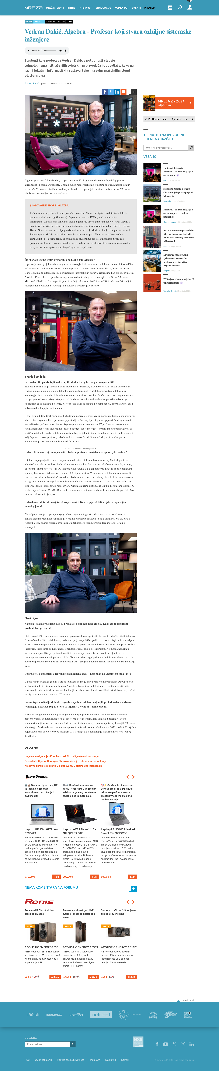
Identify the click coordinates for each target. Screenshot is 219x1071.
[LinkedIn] (117, 92)
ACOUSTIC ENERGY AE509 (80, 947)
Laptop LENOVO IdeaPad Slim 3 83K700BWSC (118, 831)
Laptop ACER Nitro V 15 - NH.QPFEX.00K (79, 831)
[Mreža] (75, 1014)
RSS (27, 1059)
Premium (149, 7)
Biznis (71, 7)
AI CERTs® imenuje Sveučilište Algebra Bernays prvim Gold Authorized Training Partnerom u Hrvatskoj (178, 236)
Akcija (55, 977)
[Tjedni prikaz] (170, 8)
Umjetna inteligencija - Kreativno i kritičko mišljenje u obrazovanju (62, 756)
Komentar (121, 7)
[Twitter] (111, 92)
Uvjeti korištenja (43, 1059)
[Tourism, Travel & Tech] (170, 1015)
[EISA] (138, 1042)
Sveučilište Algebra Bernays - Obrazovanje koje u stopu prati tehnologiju (66, 761)
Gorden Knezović (170, 222)
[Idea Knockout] (153, 1014)
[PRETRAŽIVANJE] (180, 8)
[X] (174, 1044)
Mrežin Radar (55, 7)
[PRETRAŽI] (191, 148)
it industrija (51, 21)
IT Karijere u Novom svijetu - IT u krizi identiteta (178, 280)
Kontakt (125, 1059)
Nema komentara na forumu (51, 887)
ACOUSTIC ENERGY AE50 (41, 947)
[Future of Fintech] (187, 1015)
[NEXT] (133, 777)
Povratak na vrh (187, 1000)
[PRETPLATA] (72, 1044)
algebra (61, 21)
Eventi (136, 7)
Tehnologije (102, 7)
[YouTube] (165, 1044)
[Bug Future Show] (130, 1014)
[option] (43, 831)
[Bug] (54, 1015)
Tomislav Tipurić (170, 291)
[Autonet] (101, 1015)
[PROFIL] (189, 8)
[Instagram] (183, 1044)
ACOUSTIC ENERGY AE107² (119, 947)
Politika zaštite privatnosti (70, 1059)
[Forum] (33, 1014)
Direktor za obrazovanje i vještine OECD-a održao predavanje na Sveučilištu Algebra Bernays (175, 260)
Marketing (110, 1059)
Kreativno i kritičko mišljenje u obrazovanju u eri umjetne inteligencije (63, 765)
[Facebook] (105, 92)
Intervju (85, 7)
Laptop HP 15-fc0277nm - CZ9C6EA (41, 831)
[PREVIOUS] (127, 777)
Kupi (56, 876)
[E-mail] (123, 92)
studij (69, 21)
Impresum (95, 1059)
